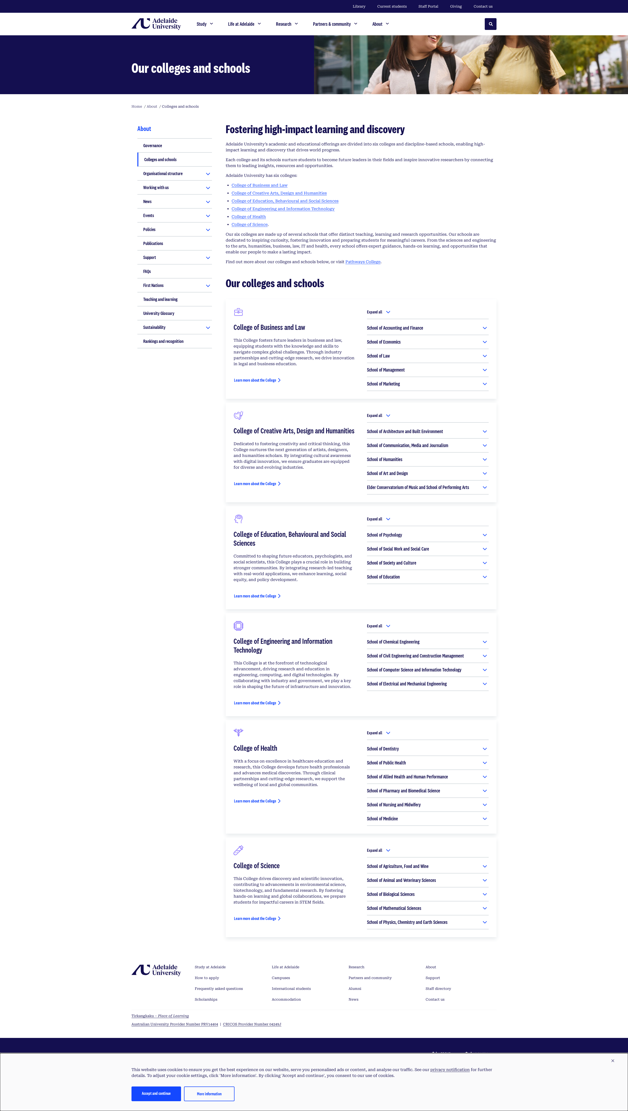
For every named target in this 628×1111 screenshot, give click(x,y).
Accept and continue (156, 1093)
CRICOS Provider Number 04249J (252, 1024)
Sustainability (154, 327)
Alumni (355, 989)
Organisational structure (163, 173)
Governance (152, 145)
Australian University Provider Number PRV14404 (174, 1024)
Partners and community (370, 978)
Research (356, 967)
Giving (456, 6)
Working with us (156, 187)
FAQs (147, 271)
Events (148, 215)
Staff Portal (428, 6)
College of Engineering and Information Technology (283, 209)
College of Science (250, 224)
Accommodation (286, 999)
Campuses (281, 978)
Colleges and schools (160, 159)
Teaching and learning (160, 299)
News (147, 201)
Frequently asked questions (219, 989)
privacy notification (450, 1069)
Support (149, 257)
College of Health (249, 216)
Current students (392, 6)
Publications (153, 243)
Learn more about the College (255, 380)
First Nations (153, 285)
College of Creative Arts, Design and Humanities (279, 193)
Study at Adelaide (210, 967)
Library (359, 6)
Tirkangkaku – (160, 1016)
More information (209, 1094)
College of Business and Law (260, 185)
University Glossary (158, 313)
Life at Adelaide (285, 967)
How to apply (207, 978)
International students (291, 989)
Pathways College (362, 261)
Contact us (483, 6)
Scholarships (206, 999)
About (431, 967)
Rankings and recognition (163, 341)
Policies (149, 229)
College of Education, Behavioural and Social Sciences (285, 201)
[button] (612, 1061)
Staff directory (438, 989)
